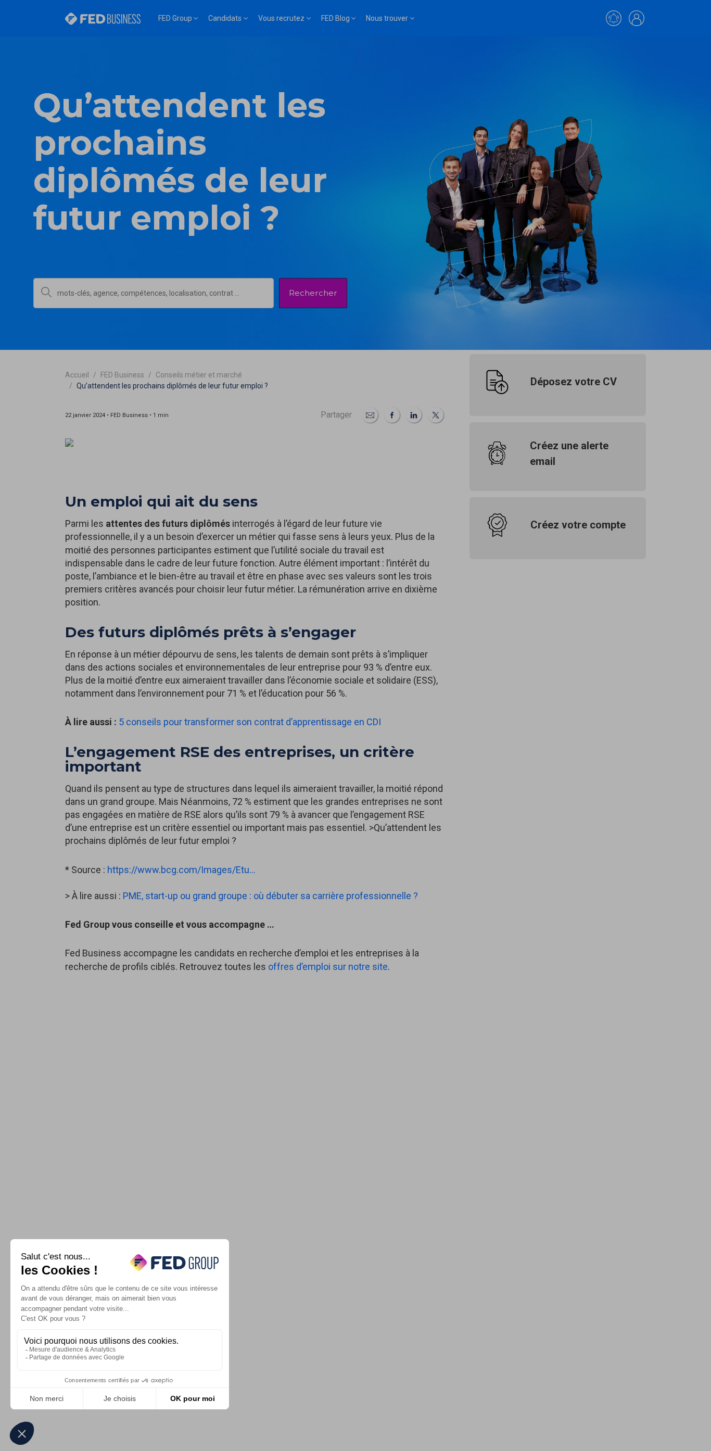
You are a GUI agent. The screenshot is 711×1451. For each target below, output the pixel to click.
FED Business (122, 375)
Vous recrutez (281, 18)
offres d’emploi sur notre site (328, 966)
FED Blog (335, 18)
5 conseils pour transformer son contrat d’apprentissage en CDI (250, 721)
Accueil (77, 375)
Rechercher (313, 293)
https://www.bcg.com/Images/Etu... (181, 869)
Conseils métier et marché (199, 375)
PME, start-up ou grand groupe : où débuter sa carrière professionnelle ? (269, 895)
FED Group (175, 18)
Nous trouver (387, 18)
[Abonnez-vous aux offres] (613, 18)
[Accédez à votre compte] (636, 18)
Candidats (225, 18)
